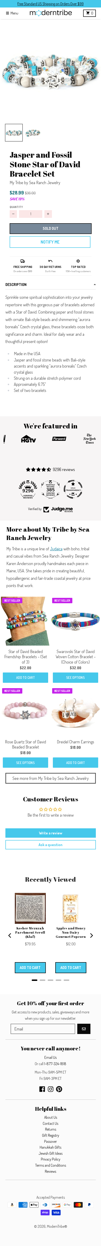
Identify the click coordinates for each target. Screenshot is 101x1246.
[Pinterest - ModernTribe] (59, 1089)
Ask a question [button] (50, 844)
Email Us (50, 1057)
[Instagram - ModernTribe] (50, 1089)
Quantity (16, 207)
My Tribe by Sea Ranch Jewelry (35, 182)
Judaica (56, 548)
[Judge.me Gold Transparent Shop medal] (72, 489)
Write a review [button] (50, 833)
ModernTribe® (57, 1226)
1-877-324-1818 (55, 1063)
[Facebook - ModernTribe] (42, 1089)
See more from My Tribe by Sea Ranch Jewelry (50, 778)
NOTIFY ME (50, 242)
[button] (50, 69)
